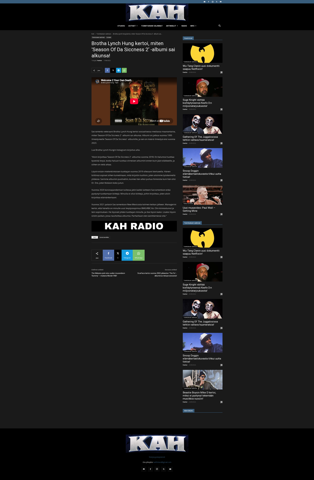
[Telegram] (118, 70)
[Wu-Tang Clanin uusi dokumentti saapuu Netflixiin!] (202, 53)
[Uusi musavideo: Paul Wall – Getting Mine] (202, 195)
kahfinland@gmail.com (162, 462)
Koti (93, 34)
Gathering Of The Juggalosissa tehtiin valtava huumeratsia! (200, 138)
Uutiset (132, 26)
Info (192, 26)
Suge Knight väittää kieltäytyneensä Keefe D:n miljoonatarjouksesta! (197, 102)
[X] (216, 1)
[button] (219, 26)
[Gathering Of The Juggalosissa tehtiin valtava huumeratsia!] (202, 124)
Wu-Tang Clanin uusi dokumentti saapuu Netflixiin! (201, 67)
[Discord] (204, 1)
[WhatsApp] (124, 70)
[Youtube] (220, 1)
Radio (184, 26)
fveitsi (99, 60)
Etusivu (121, 26)
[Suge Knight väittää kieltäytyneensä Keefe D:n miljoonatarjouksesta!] (202, 87)
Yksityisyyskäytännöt (157, 457)
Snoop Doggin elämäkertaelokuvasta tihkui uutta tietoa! (202, 173)
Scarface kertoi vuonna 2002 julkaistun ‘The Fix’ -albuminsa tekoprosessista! (157, 274)
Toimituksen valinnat (152, 26)
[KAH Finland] (157, 12)
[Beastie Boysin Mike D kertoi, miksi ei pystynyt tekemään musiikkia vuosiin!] (202, 379)
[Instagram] (212, 1)
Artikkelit (171, 26)
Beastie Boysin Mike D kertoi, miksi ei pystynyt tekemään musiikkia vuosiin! (199, 395)
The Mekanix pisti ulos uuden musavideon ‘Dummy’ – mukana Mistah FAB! (108, 274)
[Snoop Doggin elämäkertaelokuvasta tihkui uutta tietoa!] (202, 158)
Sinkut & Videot (188, 203)
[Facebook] (208, 1)
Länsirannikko (104, 237)
